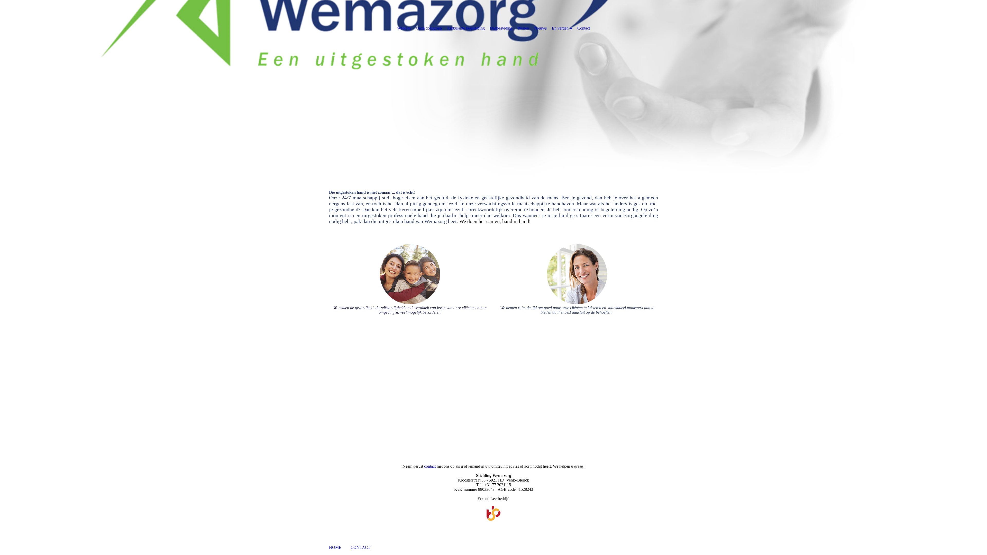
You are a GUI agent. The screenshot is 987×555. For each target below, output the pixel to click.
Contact (583, 28)
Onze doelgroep (429, 28)
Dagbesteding (501, 28)
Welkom (404, 28)
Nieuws (540, 28)
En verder (560, 28)
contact (430, 466)
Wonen (523, 28)
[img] (493, 90)
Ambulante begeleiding (466, 28)
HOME (335, 547)
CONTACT (360, 547)
